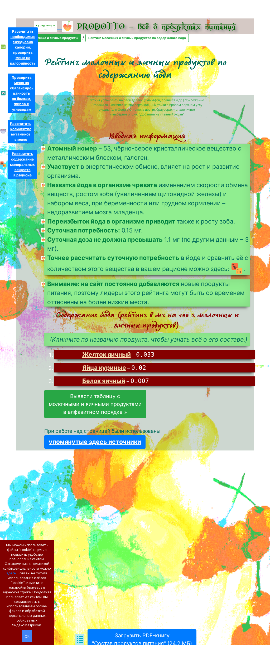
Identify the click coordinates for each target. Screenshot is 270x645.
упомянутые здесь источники (95, 441)
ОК (27, 636)
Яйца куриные (104, 367)
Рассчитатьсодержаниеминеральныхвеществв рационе (22, 164)
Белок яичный (103, 381)
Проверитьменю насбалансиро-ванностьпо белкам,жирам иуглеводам (21, 93)
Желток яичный (106, 354)
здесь (11, 573)
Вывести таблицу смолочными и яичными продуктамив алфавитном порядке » (95, 404)
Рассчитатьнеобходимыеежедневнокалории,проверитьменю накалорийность (23, 47)
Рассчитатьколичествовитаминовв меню (20, 132)
